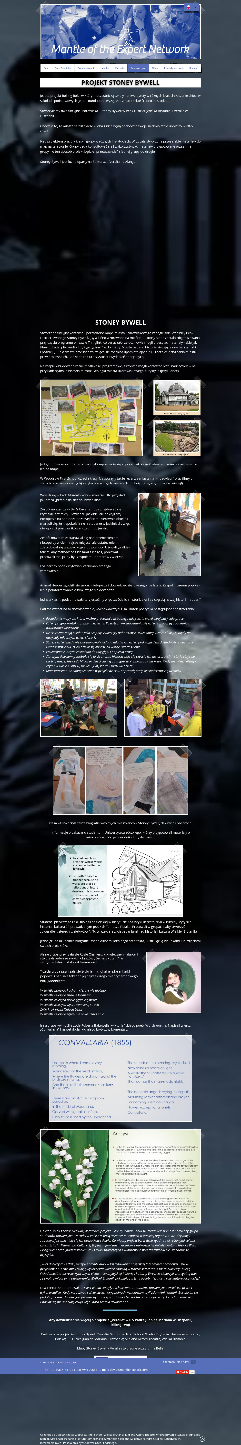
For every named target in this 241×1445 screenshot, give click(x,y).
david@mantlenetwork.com (129, 1370)
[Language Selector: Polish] (191, 7)
